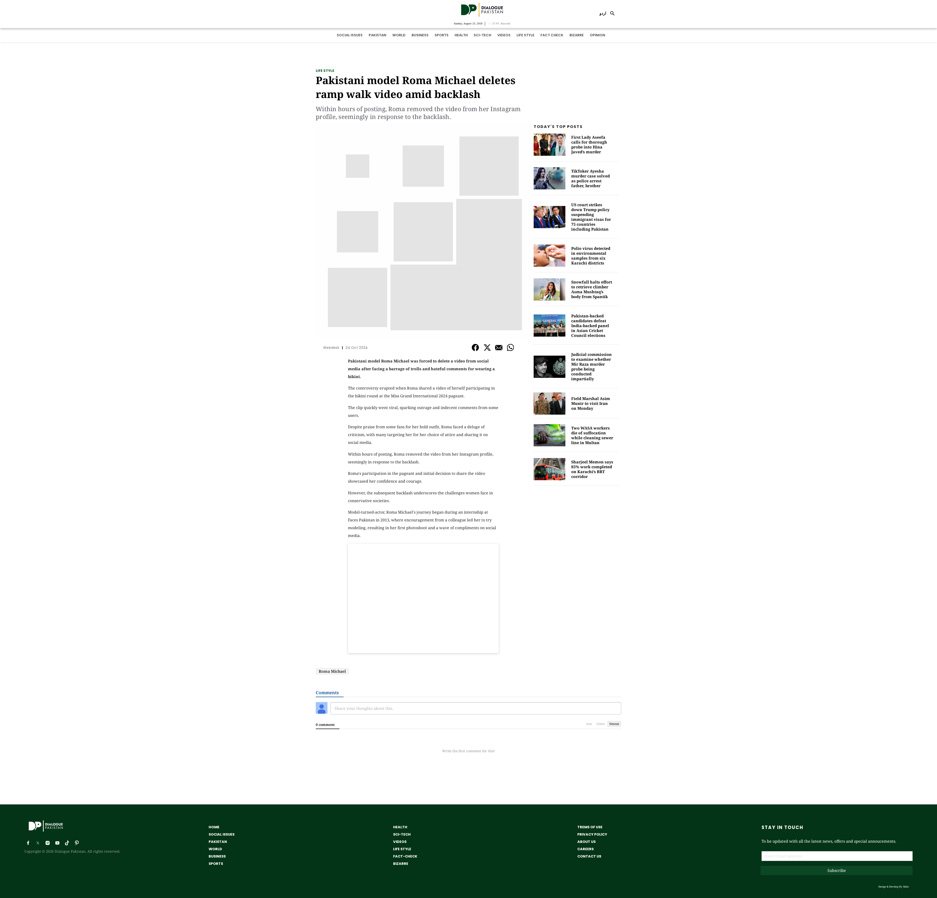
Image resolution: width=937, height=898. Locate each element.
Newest (614, 724)
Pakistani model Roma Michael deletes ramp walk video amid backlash (415, 87)
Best (589, 724)
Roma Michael (332, 671)
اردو (603, 13)
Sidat (906, 886)
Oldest (600, 724)
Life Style (325, 70)
